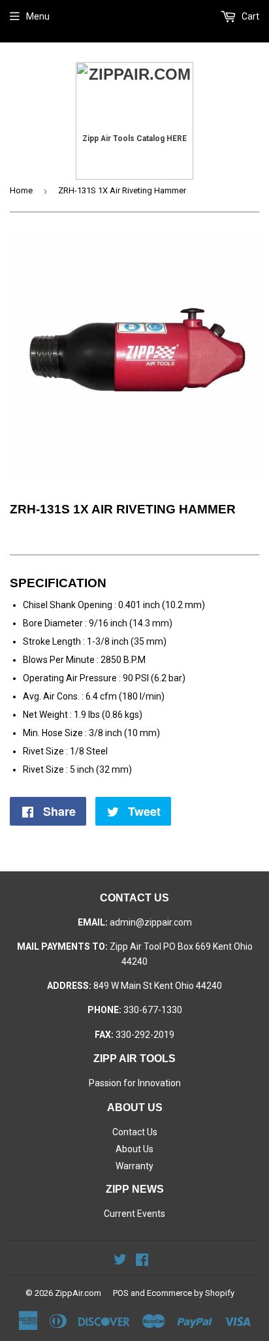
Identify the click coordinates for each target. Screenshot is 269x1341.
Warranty (134, 1166)
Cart (249, 16)
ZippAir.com (78, 1293)
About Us (134, 1149)
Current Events (134, 1213)
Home (21, 190)
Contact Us (134, 1132)
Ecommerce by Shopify (190, 1293)
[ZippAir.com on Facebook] (142, 1261)
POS (121, 1293)
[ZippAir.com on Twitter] (120, 1261)
